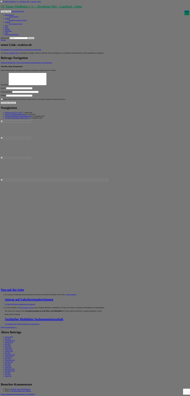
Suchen (187, 11)
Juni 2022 (8, 363)
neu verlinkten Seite (12, 53)
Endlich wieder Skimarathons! (20, 389)
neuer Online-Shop (12, 63)
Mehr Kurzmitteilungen (9, 327)
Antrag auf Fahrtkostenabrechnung (16, 114)
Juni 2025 (8, 346)
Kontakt (7, 29)
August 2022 (9, 362)
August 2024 (9, 351)
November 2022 (10, 360)
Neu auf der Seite (12, 289)
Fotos (6, 25)
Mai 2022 (8, 365)
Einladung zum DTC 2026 (13, 112)
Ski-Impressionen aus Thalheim (21, 391)
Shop (6, 27)
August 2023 (9, 356)
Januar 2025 (8, 349)
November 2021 (10, 371)
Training (7, 18)
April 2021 (8, 376)
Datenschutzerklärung (11, 34)
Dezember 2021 (10, 369)
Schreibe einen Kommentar (32, 49)
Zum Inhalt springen (17, 11)
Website (3, 40)
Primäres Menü (6, 11)
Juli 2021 (7, 372)
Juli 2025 (7, 344)
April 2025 (8, 347)
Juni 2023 (8, 358)
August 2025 (9, 342)
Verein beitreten (14, 17)
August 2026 (9, 337)
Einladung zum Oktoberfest (38, 63)
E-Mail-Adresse (6, 92)
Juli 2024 (7, 353)
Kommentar (4, 85)
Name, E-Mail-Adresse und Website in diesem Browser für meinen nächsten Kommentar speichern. (34, 99)
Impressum (8, 31)
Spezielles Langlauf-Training (18, 20)
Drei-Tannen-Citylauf (15, 24)
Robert (21, 49)
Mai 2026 (8, 339)
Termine (7, 22)
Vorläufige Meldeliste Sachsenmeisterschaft (18, 116)
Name (3, 88)
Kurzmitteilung (5, 49)
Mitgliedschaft (9, 15)
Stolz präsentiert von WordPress (25, 394)
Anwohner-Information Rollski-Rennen (17, 118)
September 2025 (10, 340)
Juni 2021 (8, 374)
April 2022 (8, 367)
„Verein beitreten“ (70, 294)
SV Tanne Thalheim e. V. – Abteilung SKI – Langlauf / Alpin (41, 6)
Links (6, 33)
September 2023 (10, 355)
